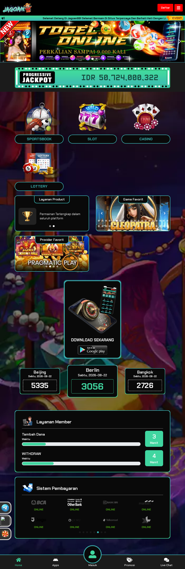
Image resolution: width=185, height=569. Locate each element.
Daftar (165, 7)
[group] (133, 213)
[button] (179, 41)
